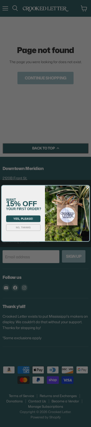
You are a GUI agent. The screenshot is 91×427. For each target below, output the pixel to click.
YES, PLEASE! (23, 218)
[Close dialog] (87, 187)
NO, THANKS (23, 228)
